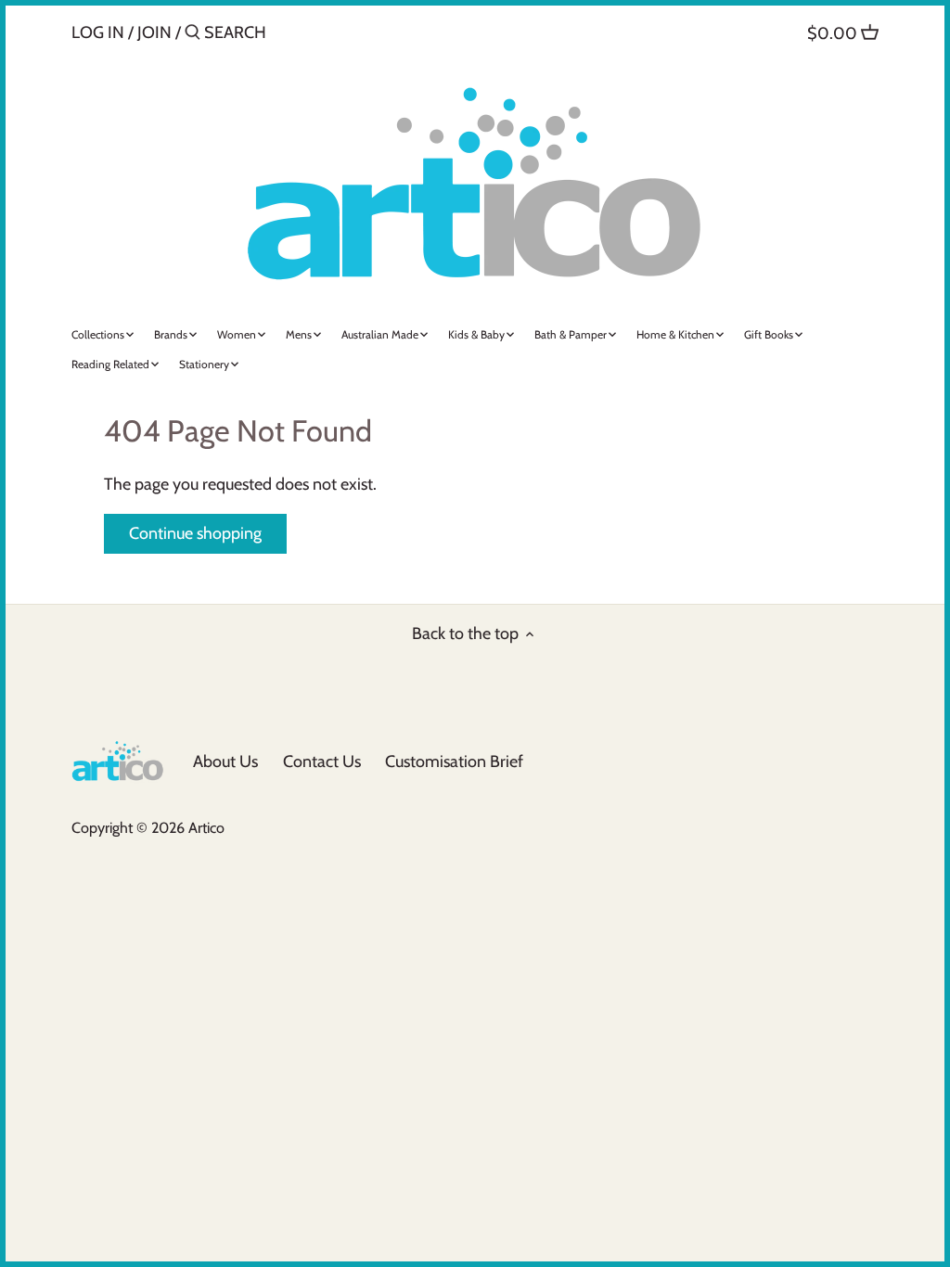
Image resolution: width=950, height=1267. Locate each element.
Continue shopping (195, 533)
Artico (206, 827)
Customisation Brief (454, 761)
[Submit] (192, 34)
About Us (225, 761)
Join (154, 32)
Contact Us (322, 761)
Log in (97, 32)
